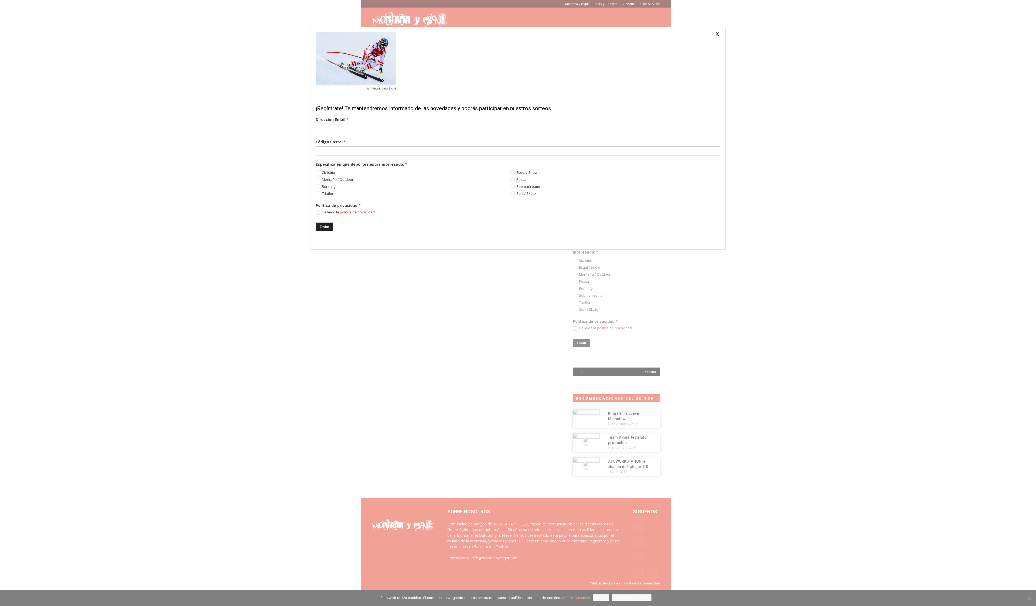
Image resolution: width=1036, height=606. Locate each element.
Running (328, 186)
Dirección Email (332, 119)
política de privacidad (357, 212)
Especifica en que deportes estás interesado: (361, 164)
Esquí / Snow (526, 172)
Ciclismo (328, 172)
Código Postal (331, 141)
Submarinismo (528, 186)
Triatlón (327, 193)
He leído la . (348, 212)
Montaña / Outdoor (337, 179)
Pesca (521, 179)
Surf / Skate (526, 193)
